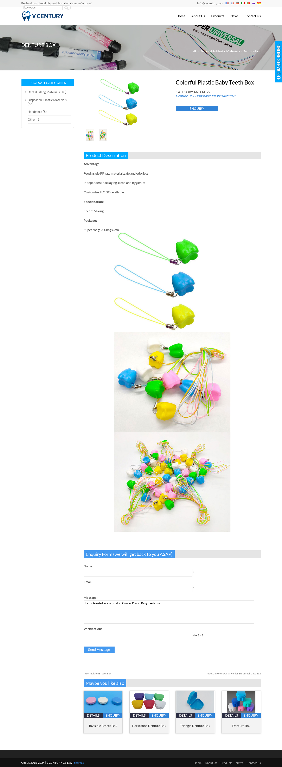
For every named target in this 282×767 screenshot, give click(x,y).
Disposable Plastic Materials (220, 51)
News (234, 16)
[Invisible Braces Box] (103, 711)
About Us (198, 16)
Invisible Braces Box (97, 673)
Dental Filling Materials (44, 92)
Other (32, 119)
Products (217, 16)
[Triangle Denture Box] (195, 711)
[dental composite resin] (42, 20)
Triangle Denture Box (195, 726)
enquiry (197, 108)
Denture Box (252, 51)
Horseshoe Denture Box (149, 726)
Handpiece (35, 111)
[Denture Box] (241, 711)
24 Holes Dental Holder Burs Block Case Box (234, 673)
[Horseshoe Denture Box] (149, 711)
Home (181, 16)
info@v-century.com (210, 3)
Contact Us (253, 16)
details (93, 715)
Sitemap (79, 762)
